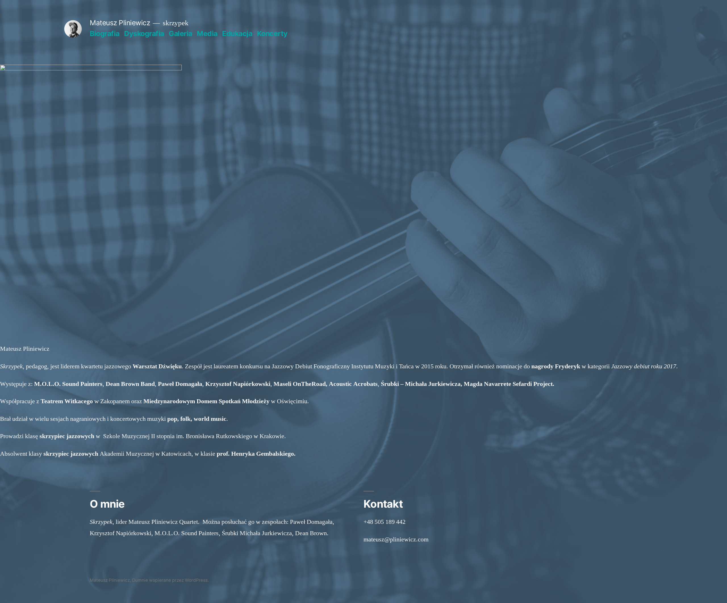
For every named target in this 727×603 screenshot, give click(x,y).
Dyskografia (144, 33)
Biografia (105, 33)
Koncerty (272, 33)
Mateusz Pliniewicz (120, 22)
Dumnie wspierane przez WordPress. (170, 580)
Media (207, 33)
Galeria (180, 33)
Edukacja (237, 33)
